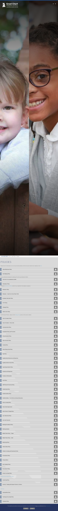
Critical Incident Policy (7, 336)
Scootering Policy (6, 480)
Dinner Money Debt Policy (7, 349)
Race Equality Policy (6, 464)
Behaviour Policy (6, 289)
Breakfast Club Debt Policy (8, 298)
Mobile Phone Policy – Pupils (8, 433)
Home (9, 256)
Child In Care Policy (6, 311)
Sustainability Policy (6, 492)
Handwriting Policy (6, 389)
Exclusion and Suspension (7, 371)
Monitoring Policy (6, 442)
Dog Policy (5, 353)
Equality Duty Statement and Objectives (10, 358)
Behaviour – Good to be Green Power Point (11, 293)
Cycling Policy (5, 344)
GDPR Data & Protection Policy (9, 384)
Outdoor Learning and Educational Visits (10, 451)
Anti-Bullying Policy (6, 273)
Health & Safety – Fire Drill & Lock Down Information (13, 398)
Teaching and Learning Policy (8, 496)
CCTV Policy (5, 302)
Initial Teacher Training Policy (8, 411)
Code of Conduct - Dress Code (8, 322)
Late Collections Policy (7, 415)
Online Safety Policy (6, 446)
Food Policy (5, 380)
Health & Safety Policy (7, 393)
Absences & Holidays (8, 285)
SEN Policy (2, 488)
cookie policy (48, 506)
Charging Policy (5, 307)
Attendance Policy (6, 283)
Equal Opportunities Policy (8, 367)
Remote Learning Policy (7, 473)
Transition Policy (6, 501)
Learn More (13, 256)
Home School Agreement (7, 406)
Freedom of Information (7, 375)
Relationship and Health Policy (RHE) (7, 476)
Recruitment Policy (6, 468)
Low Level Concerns (6, 420)
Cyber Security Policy (7, 340)
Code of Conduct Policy (7, 318)
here (41, 265)
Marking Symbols (6, 429)
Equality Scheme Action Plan (8, 362)
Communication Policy (7, 327)
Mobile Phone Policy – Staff (8, 437)
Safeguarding (17, 314)
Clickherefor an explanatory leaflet (9, 279)
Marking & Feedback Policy (8, 424)
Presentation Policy (6, 455)
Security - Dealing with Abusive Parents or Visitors (12, 484)
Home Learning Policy (7, 402)
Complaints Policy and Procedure (9, 331)
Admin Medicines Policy (7, 269)
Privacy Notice (5, 459)
